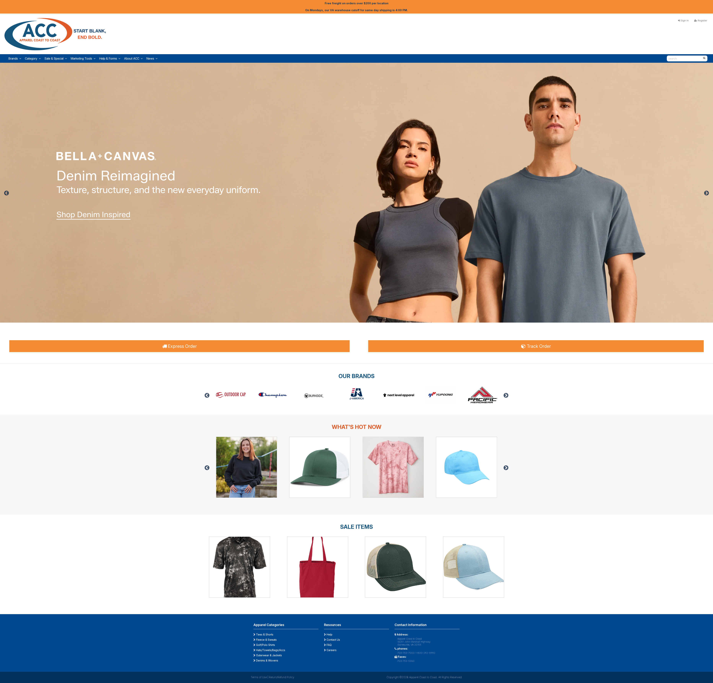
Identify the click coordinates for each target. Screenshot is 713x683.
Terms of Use (259, 677)
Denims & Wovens (266, 660)
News (150, 58)
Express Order (182, 346)
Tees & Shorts (264, 634)
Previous (6, 193)
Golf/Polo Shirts (265, 644)
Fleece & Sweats (266, 639)
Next (706, 193)
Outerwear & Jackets (268, 655)
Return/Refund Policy (281, 677)
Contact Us (333, 639)
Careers (331, 650)
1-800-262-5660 (425, 652)
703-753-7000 (406, 652)
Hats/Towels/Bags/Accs (270, 650)
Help (329, 634)
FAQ (329, 644)
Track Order (538, 346)
